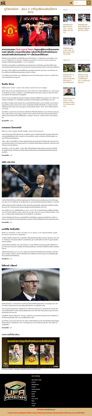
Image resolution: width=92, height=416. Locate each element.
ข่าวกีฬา (34, 387)
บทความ (34, 403)
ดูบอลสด (49, 413)
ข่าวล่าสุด (10, 413)
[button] (71, 2)
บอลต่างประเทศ (36, 389)
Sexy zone (35, 399)
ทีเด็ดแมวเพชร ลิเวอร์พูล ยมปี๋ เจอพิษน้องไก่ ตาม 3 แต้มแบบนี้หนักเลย (84, 78)
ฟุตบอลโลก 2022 (36, 380)
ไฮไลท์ (33, 394)
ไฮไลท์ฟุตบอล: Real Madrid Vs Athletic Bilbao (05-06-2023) (84, 27)
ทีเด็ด (33, 401)
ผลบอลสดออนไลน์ (58, 413)
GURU (33, 396)
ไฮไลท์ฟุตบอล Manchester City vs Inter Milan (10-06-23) (68, 28)
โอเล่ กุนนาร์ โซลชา (25, 49)
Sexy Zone (72, 413)
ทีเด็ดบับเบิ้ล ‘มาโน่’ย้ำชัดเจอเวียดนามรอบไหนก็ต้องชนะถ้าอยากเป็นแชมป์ (69, 78)
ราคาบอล (34, 413)
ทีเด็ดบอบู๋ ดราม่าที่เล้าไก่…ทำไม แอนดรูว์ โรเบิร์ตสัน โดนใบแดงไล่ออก (69, 102)
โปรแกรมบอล (42, 413)
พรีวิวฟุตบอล (35, 385)
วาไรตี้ (33, 406)
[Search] (88, 3)
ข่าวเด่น (34, 382)
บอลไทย (34, 392)
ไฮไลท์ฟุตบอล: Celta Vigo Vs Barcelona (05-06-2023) (69, 51)
